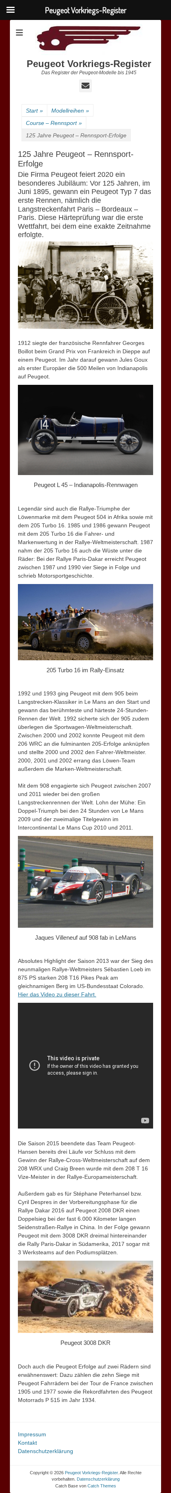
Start (34, 110)
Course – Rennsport (54, 123)
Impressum (32, 1434)
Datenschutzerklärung (45, 1451)
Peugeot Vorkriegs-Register (89, 63)
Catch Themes (101, 1485)
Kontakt (27, 1443)
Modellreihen (70, 110)
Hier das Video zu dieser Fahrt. (57, 994)
